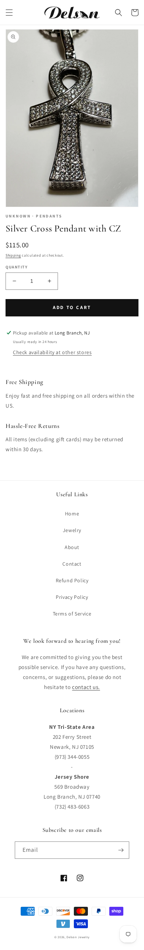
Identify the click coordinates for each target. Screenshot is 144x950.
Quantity (17, 267)
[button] (9, 12)
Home (72, 513)
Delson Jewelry (78, 937)
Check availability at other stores (52, 352)
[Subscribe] (121, 850)
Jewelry (72, 530)
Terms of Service (72, 613)
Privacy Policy (72, 597)
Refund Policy (72, 580)
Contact (71, 563)
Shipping (13, 255)
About (72, 547)
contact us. (86, 686)
